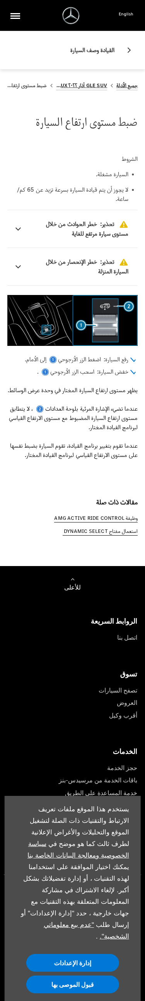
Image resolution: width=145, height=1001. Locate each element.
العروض (127, 703)
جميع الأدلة (127, 85)
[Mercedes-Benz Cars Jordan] (71, 15)
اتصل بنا (127, 638)
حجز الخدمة (122, 768)
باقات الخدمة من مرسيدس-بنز (98, 780)
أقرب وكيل (123, 715)
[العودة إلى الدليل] (126, 50)
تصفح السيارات (118, 690)
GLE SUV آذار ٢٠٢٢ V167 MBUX (81, 85)
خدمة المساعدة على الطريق (101, 793)
